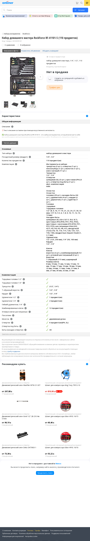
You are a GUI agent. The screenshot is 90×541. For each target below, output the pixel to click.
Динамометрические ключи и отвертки (15, 383)
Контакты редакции (19, 531)
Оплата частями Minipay (41, 16)
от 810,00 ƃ (50, 391)
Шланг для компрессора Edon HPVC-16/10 (61, 447)
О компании (6, 531)
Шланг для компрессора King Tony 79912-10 (62, 385)
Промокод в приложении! (15, 16)
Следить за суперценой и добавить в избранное (69, 79)
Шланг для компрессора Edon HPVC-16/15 (61, 416)
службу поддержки (13, 351)
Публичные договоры (10, 533)
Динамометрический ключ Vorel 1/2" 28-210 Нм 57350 (20, 417)
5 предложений (50, 394)
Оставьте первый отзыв (57, 57)
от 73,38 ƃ (6, 453)
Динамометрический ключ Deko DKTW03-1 (19, 447)
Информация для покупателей (13, 536)
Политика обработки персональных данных (34, 533)
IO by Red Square (64, 16)
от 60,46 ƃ (49, 422)
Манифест (45, 531)
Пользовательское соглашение (61, 531)
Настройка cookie (31, 536)
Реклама (30, 531)
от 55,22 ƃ (49, 453)
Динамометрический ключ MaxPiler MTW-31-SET (21, 385)
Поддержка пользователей (60, 533)
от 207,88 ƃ (7, 391)
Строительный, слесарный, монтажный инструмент (63, 383)
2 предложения (7, 456)
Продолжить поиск (45, 473)
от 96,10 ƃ (6, 422)
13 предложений (51, 425)
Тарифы (37, 531)
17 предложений (8, 394)
